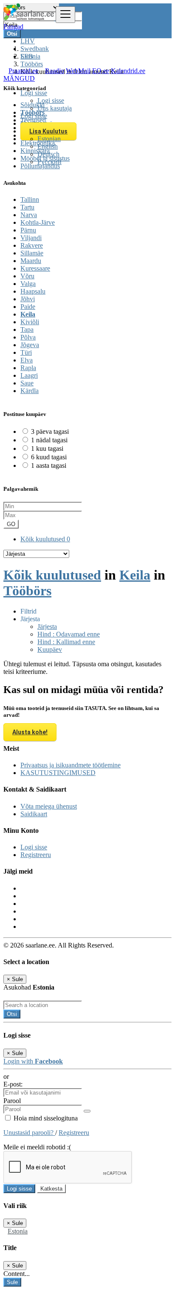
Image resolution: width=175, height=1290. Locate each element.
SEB (26, 56)
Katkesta (51, 1188)
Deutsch (48, 154)
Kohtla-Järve (37, 222)
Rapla (28, 367)
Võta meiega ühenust (48, 806)
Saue (27, 383)
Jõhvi (27, 299)
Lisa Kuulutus (48, 131)
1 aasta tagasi (48, 465)
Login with (33, 1061)
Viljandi (31, 237)
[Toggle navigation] (65, 14)
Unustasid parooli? (29, 1132)
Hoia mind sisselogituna (45, 1118)
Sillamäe (31, 253)
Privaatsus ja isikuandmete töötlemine (70, 765)
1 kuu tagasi (47, 448)
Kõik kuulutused (45, 539)
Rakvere (31, 245)
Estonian (49, 138)
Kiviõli (29, 321)
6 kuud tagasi (49, 457)
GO (11, 524)
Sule (12, 1282)
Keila (27, 314)
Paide (27, 306)
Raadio (54, 70)
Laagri (29, 375)
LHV (27, 41)
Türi (26, 352)
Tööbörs (27, 590)
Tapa (27, 329)
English (47, 146)
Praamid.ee (23, 70)
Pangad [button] (13, 26)
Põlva (28, 337)
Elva (26, 360)
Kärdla (29, 390)
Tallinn (29, 199)
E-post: (13, 1084)
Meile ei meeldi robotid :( (37, 1147)
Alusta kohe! (30, 732)
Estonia (18, 1231)
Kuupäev (49, 649)
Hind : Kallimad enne (66, 641)
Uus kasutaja (54, 108)
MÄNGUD (19, 78)
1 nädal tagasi (49, 440)
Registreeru (35, 854)
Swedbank (34, 48)
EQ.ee (100, 70)
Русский (49, 161)
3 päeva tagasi (50, 431)
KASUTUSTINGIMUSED (58, 772)
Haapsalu (32, 291)
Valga (28, 283)
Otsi (12, 1014)
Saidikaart (33, 814)
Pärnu (28, 230)
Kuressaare (35, 268)
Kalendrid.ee (128, 70)
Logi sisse (50, 100)
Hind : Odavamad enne (68, 634)
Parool (12, 1100)
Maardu (30, 260)
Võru (27, 276)
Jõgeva (29, 344)
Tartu (27, 207)
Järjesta (47, 626)
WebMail (78, 70)
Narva (28, 214)
